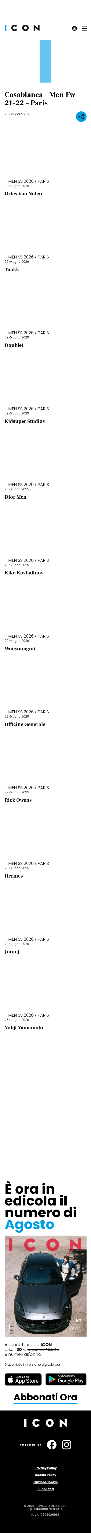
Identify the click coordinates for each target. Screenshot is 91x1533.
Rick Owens (18, 800)
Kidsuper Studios (25, 421)
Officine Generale (25, 724)
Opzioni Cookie (45, 1482)
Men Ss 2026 (21, 181)
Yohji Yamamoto (24, 1027)
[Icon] (22, 30)
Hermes (14, 876)
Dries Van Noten (23, 193)
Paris (43, 181)
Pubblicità (45, 1489)
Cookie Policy (45, 1475)
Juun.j (12, 951)
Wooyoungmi (20, 648)
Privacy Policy (45, 1468)
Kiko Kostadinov (24, 573)
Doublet (14, 345)
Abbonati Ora (45, 1397)
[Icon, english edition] (74, 29)
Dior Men (15, 497)
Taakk (12, 269)
